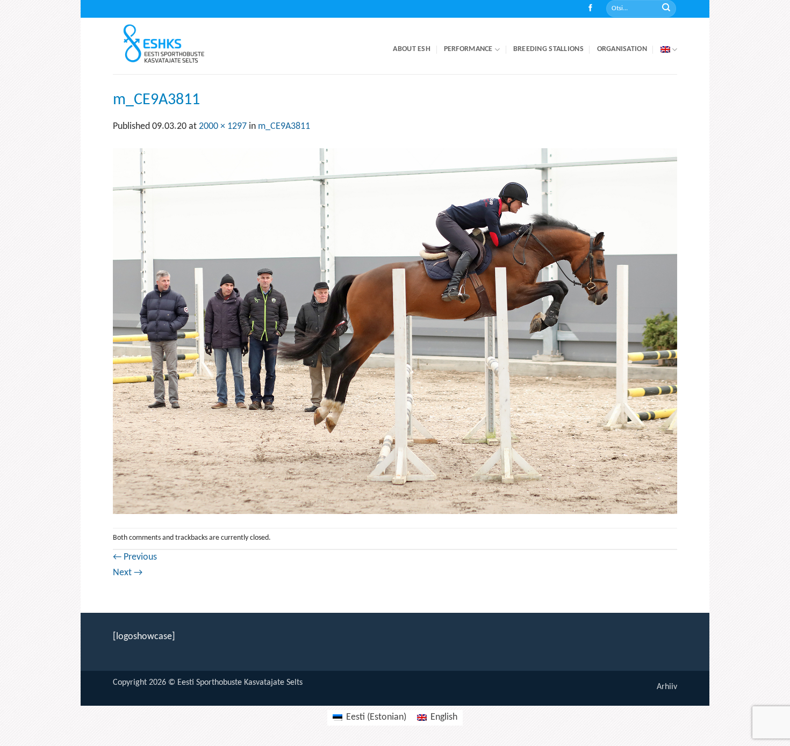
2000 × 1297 (223, 126)
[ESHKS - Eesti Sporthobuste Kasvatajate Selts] (173, 46)
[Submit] (666, 9)
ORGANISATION (622, 49)
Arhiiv (667, 687)
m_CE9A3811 (284, 126)
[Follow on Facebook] (590, 8)
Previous (135, 557)
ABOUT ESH (411, 49)
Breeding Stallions (548, 49)
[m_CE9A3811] (395, 331)
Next (127, 572)
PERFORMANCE (468, 49)
